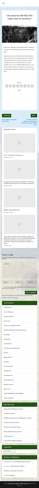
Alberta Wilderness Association (13, 431)
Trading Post (7, 371)
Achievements (8, 307)
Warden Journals (8, 384)
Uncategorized (8, 375)
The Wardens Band (9, 413)
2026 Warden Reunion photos (22, 461)
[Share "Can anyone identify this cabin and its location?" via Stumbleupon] (25, 86)
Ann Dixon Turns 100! (17, 471)
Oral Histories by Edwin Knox (12, 348)
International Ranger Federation (13, 440)
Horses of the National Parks (12, 325)
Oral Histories (8, 343)
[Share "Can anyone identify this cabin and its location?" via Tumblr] (18, 86)
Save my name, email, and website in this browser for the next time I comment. (19, 287)
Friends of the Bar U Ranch (11, 422)
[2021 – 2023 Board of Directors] (19, 143)
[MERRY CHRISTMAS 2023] (19, 197)
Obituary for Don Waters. (18, 466)
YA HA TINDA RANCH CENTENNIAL (13, 393)
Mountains (7, 334)
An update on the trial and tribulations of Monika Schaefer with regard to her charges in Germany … (19, 182)
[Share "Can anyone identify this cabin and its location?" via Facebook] (7, 86)
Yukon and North (8, 398)
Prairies (6, 352)
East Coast (7, 321)
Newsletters (7, 339)
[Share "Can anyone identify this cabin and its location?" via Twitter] (10, 86)
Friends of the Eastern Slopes (12, 427)
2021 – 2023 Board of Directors (13, 155)
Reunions (6, 362)
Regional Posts (8, 357)
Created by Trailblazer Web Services (18, 483)
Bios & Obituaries (9, 312)
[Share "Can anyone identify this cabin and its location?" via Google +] (14, 86)
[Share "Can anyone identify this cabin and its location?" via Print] (32, 86)
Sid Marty (6, 471)
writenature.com (8, 436)
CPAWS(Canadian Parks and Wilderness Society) (17, 418)
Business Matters (9, 316)
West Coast (7, 389)
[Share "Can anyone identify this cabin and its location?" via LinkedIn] (21, 86)
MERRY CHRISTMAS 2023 (12, 210)
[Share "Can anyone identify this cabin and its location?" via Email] (28, 86)
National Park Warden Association (13, 409)
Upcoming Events (9, 380)
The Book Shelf (8, 366)
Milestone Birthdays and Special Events (15, 330)
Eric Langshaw (11, 475)
